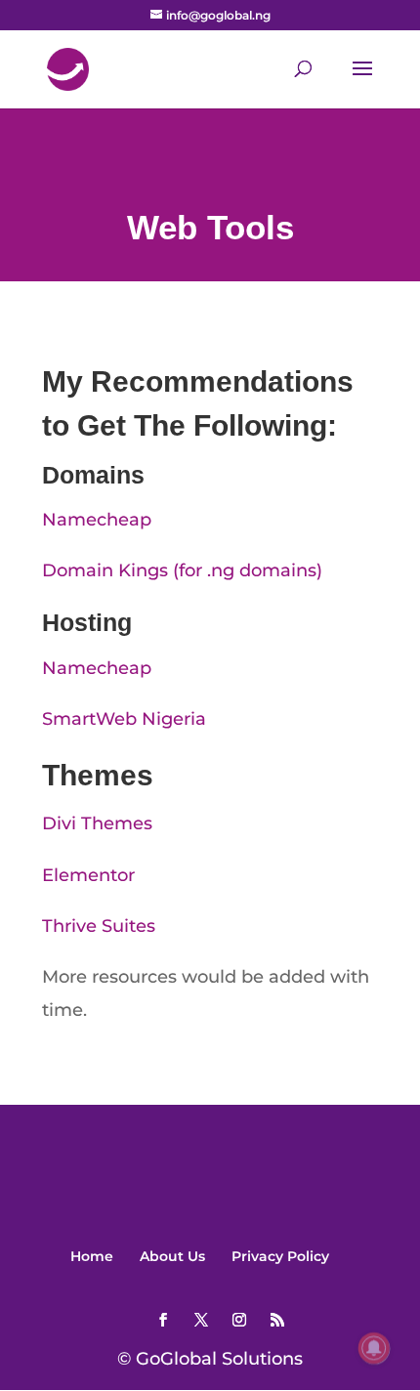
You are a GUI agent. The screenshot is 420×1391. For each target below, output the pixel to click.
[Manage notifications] (374, 1348)
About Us (172, 1256)
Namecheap (96, 519)
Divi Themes (97, 823)
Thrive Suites (98, 926)
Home (91, 1256)
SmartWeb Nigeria (124, 719)
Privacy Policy (280, 1256)
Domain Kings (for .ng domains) (182, 570)
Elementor (88, 875)
